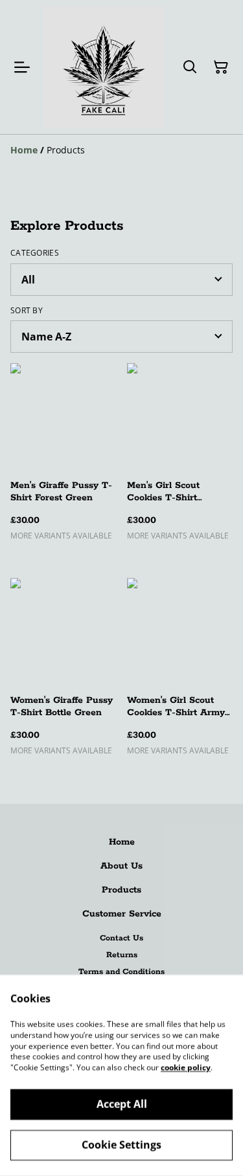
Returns (121, 955)
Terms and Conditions (121, 972)
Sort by (26, 310)
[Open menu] (22, 67)
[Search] (189, 67)
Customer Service (121, 914)
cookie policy (186, 1067)
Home (122, 842)
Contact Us (121, 938)
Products (121, 890)
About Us (121, 866)
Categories (34, 253)
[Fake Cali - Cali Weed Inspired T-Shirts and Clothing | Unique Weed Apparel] (103, 67)
